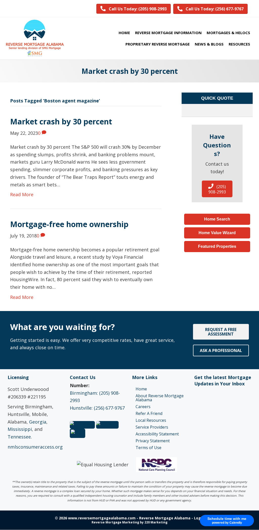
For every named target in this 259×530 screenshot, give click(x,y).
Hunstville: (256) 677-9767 (97, 408)
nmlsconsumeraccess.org (35, 447)
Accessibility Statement (157, 434)
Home (141, 389)
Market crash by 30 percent (61, 121)
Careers (143, 406)
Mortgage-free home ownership (69, 224)
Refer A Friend (149, 413)
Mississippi (20, 429)
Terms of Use (148, 447)
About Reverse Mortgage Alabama (160, 398)
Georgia (37, 422)
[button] (133, 9)
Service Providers (152, 427)
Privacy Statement (153, 441)
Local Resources (151, 420)
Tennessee (19, 437)
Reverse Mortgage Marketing (115, 522)
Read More (21, 194)
